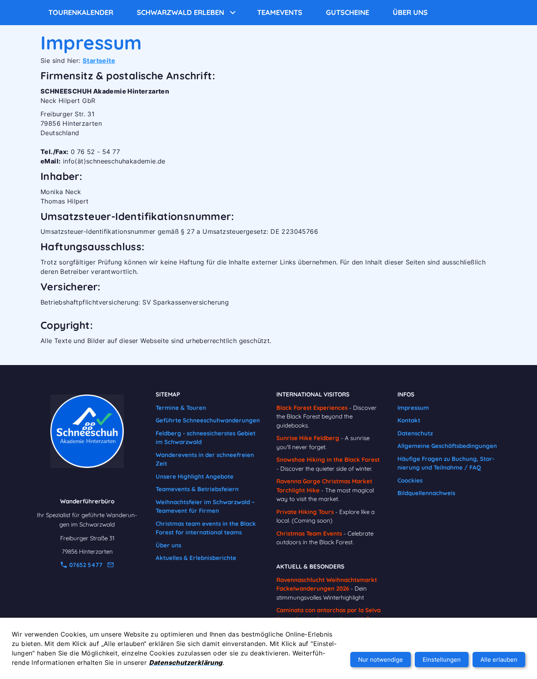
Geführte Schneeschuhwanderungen (208, 420)
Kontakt (408, 420)
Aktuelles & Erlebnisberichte (196, 558)
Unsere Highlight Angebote (195, 476)
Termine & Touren (181, 407)
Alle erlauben (498, 659)
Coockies (410, 480)
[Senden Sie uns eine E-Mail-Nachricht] (110, 565)
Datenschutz (415, 433)
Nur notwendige (380, 659)
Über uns (168, 545)
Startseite (99, 60)
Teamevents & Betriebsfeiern (197, 489)
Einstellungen (442, 659)
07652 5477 (85, 565)
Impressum (413, 407)
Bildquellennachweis (426, 493)
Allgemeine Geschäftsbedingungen (447, 446)
